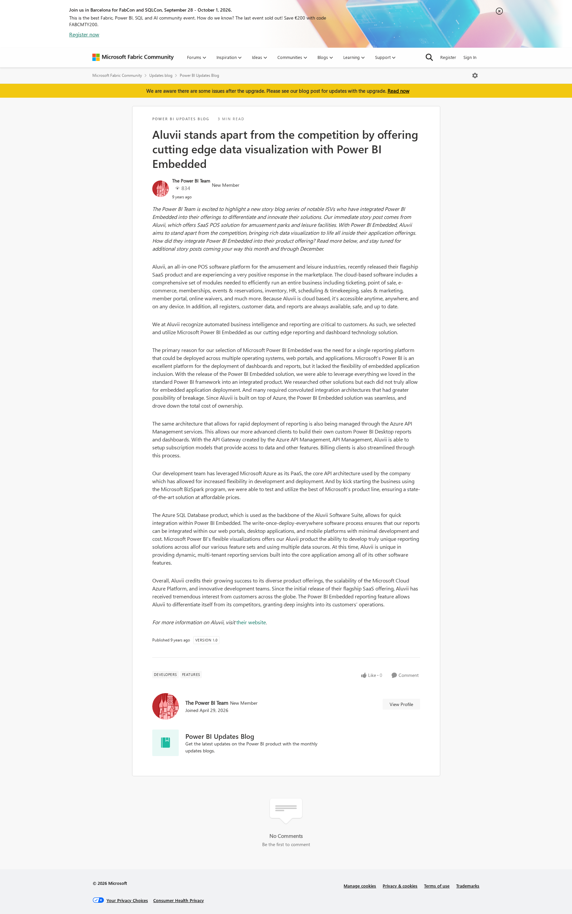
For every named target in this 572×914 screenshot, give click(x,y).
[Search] (429, 57)
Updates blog (160, 75)
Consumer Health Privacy (178, 900)
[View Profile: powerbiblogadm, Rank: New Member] (160, 188)
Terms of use (437, 886)
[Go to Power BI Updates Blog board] (165, 743)
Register (448, 57)
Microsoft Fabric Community (117, 75)
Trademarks (467, 886)
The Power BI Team (191, 181)
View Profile (401, 704)
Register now (84, 34)
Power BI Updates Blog (199, 75)
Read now (398, 90)
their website (251, 622)
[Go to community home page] (133, 57)
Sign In (469, 57)
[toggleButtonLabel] (475, 75)
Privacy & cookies (400, 886)
